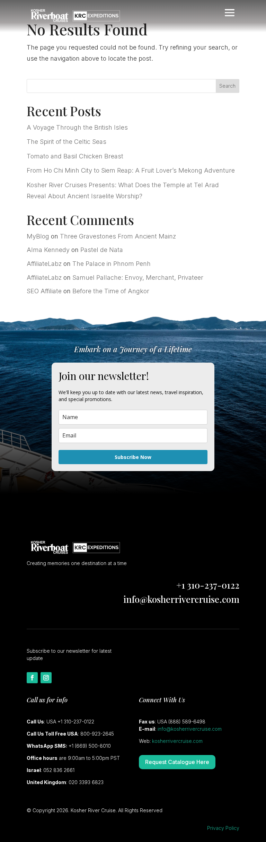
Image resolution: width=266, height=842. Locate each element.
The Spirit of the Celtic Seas (66, 141)
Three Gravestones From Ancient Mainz (118, 236)
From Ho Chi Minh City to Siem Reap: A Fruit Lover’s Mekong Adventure (131, 170)
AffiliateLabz (44, 263)
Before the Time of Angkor (110, 291)
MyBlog (38, 236)
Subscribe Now (133, 457)
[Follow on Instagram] (46, 677)
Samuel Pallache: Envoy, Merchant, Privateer (137, 277)
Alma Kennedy (48, 249)
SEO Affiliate (44, 291)
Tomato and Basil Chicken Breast (75, 156)
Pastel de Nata (101, 249)
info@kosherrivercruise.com (181, 599)
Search (227, 86)
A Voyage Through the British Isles (77, 127)
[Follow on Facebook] (32, 677)
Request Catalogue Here (177, 761)
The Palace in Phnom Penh (111, 263)
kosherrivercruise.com (177, 741)
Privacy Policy (223, 828)
